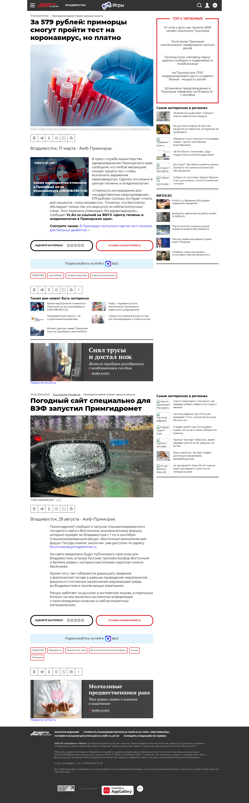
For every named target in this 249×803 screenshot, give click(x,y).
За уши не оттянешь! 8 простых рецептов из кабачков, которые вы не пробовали (195, 129)
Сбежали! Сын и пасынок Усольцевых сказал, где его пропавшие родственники (196, 141)
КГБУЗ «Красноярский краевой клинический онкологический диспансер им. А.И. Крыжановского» (90, 128)
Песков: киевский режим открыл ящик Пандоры (192, 240)
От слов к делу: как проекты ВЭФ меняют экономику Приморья (187, 29)
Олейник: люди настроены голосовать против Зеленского (191, 253)
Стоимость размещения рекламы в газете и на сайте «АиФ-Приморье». (126, 732)
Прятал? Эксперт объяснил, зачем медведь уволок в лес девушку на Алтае (194, 442)
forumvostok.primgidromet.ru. (73, 547)
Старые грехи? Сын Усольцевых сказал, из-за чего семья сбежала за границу (195, 430)
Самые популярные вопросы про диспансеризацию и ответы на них (129, 317)
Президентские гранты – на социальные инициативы (63, 317)
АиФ (58, 499)
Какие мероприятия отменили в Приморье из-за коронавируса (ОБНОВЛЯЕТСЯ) (66, 306)
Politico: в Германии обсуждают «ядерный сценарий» (191, 202)
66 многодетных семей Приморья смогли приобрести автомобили (67, 330)
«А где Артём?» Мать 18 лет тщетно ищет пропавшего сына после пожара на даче (194, 468)
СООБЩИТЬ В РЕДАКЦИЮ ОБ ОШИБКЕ (145, 736)
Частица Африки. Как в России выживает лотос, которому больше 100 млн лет (194, 417)
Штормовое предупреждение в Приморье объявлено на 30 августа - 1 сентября (187, 92)
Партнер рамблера (88, 788)
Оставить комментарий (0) (125, 245)
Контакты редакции (66, 732)
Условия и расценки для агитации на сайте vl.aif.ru (86, 736)
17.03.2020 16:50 (39, 15)
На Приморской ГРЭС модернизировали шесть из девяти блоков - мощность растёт (187, 76)
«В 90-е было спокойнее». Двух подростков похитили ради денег (193, 153)
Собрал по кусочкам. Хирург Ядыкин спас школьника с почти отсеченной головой (195, 180)
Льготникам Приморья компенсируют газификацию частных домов (188, 45)
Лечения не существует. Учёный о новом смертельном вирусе (193, 115)
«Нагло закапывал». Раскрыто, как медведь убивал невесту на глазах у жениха (195, 404)
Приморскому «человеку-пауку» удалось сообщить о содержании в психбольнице (187, 61)
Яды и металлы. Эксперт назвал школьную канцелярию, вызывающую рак (192, 455)
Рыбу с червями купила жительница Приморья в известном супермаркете (124, 306)
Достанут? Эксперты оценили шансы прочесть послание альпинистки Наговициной (195, 167)
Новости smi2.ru (43, 383)
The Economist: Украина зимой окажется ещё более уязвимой (190, 227)
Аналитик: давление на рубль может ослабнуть (194, 215)
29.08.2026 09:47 (40, 394)
